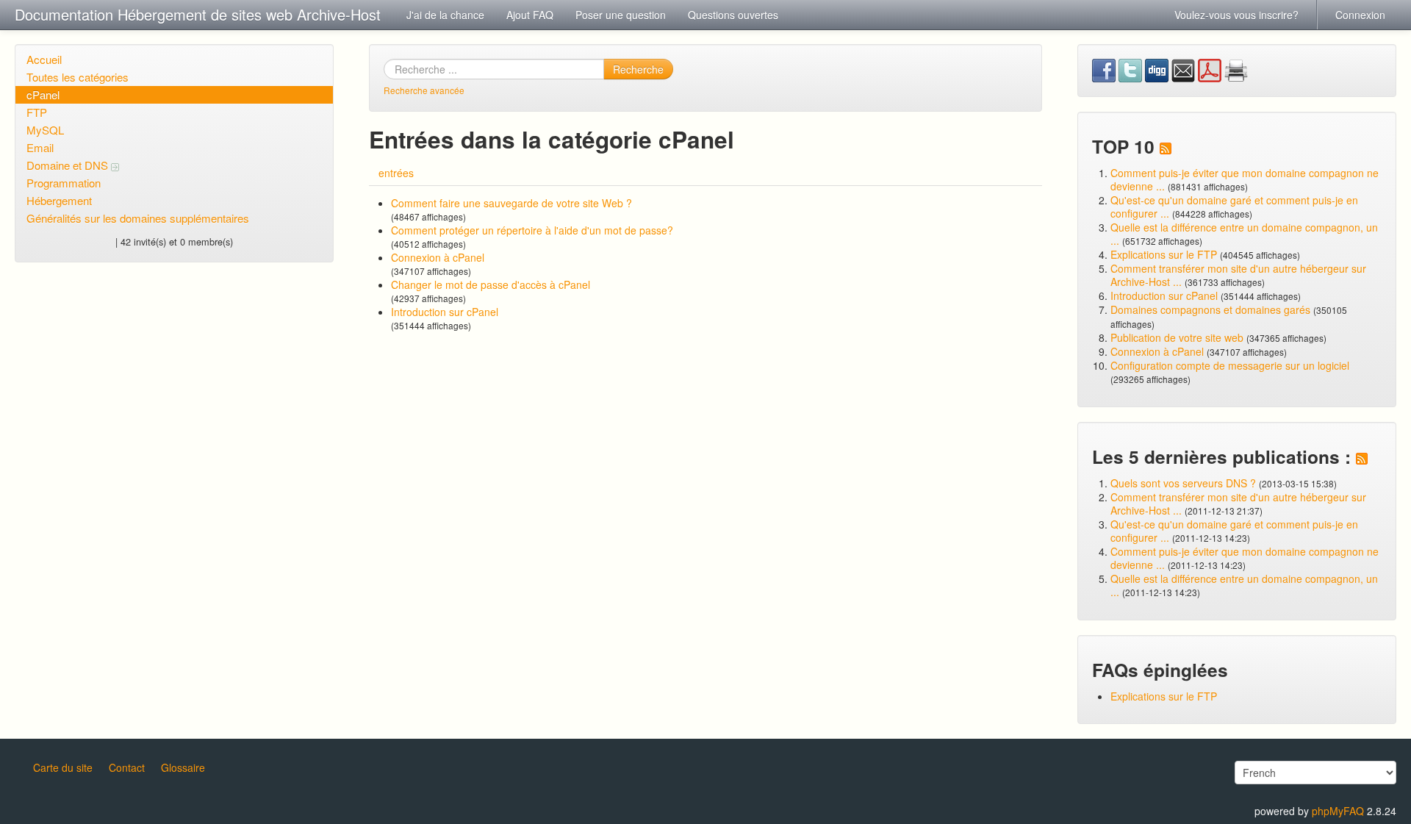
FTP (36, 112)
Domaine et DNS (68, 165)
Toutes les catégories (77, 77)
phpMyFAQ (1338, 810)
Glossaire (183, 767)
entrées (396, 172)
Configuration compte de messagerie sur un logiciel (1229, 365)
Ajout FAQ (529, 14)
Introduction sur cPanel (444, 311)
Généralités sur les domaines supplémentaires (137, 218)
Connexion (1360, 14)
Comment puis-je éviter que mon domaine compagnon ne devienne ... (1244, 179)
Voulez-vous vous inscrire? (1236, 14)
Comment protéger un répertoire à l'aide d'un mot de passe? (532, 230)
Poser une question (620, 14)
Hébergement (59, 200)
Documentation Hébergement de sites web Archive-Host (198, 14)
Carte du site (63, 767)
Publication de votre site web (1176, 337)
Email (40, 147)
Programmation (63, 182)
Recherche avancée (424, 90)
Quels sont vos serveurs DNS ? (1183, 483)
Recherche (638, 69)
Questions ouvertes (733, 14)
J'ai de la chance (445, 14)
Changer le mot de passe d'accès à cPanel (490, 284)
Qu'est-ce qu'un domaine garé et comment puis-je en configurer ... (1234, 207)
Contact (127, 767)
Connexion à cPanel (437, 257)
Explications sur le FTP (1163, 254)
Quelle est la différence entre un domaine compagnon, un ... (1244, 234)
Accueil (44, 59)
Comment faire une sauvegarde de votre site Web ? (511, 203)
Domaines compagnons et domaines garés (1210, 309)
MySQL (45, 129)
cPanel (43, 94)
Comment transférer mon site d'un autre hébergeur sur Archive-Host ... (1238, 275)
